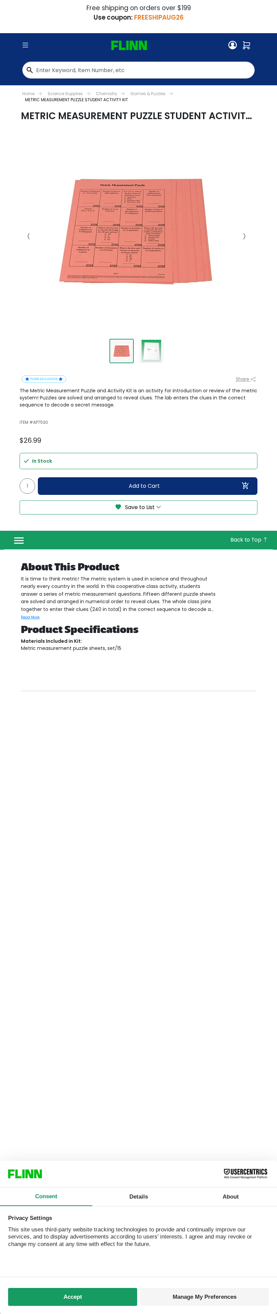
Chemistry (106, 93)
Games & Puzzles (148, 93)
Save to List (140, 507)
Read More (30, 617)
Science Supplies (65, 93)
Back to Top (246, 540)
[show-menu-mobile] (25, 45)
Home (28, 93)
